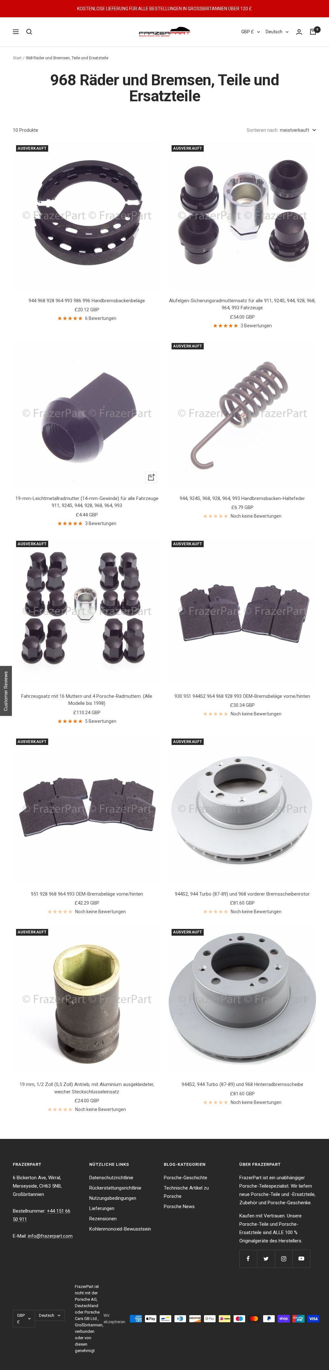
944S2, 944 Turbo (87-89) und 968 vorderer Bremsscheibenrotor (242, 894)
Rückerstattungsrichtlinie (115, 1188)
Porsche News (179, 1206)
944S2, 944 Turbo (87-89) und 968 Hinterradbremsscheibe (242, 1084)
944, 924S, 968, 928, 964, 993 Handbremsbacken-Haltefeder (242, 498)
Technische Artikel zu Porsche (186, 1192)
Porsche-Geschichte (185, 1178)
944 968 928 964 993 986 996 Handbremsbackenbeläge (87, 301)
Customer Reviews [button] (6, 691)
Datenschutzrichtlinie (111, 1178)
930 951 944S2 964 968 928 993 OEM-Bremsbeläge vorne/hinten (242, 696)
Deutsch (274, 31)
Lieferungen (101, 1208)
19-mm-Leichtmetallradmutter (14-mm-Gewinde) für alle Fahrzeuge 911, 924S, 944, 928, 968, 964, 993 (86, 502)
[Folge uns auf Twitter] (266, 1258)
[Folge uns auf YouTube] (301, 1258)
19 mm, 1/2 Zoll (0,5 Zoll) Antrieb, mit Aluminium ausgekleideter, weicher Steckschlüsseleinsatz (87, 1088)
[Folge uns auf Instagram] (283, 1258)
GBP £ (247, 31)
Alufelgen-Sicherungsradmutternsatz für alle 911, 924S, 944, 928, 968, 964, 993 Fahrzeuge (242, 304)
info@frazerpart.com (50, 1236)
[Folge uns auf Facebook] (248, 1258)
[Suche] (29, 32)
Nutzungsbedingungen (112, 1198)
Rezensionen (103, 1219)
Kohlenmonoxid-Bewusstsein (120, 1229)
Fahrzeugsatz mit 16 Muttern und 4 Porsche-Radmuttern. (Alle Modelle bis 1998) (86, 699)
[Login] (299, 32)
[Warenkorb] (313, 32)
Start (17, 57)
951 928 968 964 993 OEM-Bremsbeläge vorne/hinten (87, 894)
